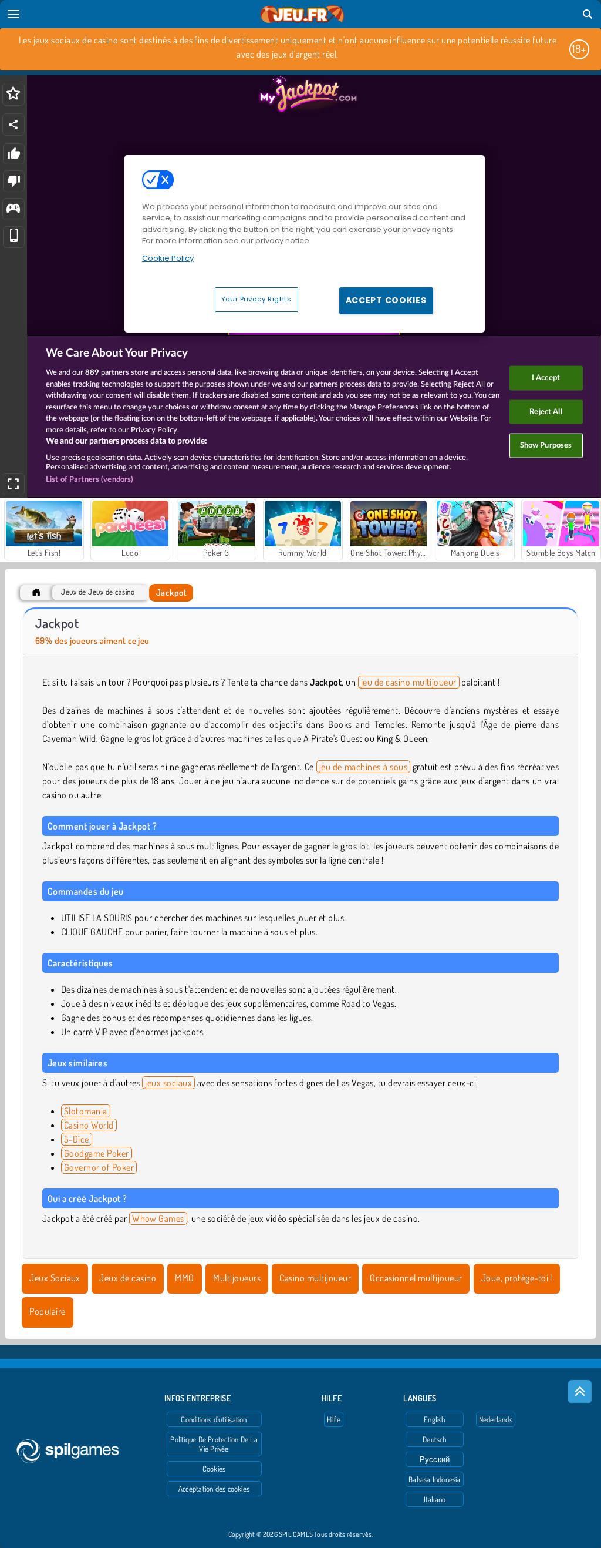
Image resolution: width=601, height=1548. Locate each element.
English (434, 1419)
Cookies (214, 1468)
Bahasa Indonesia (434, 1479)
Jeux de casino (127, 1278)
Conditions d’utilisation (214, 1419)
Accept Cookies (386, 300)
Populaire (47, 1311)
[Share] (13, 124)
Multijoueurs (237, 1278)
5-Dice (76, 1139)
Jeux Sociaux (54, 1278)
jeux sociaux (168, 1083)
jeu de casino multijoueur (409, 682)
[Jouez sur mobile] (14, 237)
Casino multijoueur (315, 1278)
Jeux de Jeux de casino (97, 592)
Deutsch (435, 1439)
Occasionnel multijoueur (416, 1278)
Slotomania (85, 1111)
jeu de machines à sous (363, 767)
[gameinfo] (13, 209)
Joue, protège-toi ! (516, 1278)
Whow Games (158, 1218)
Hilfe (333, 1419)
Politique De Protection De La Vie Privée (213, 1444)
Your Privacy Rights (256, 299)
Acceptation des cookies (213, 1488)
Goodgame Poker (96, 1153)
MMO (184, 1278)
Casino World (89, 1125)
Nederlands (495, 1419)
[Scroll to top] (580, 1391)
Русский (435, 1459)
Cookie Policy (168, 258)
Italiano (435, 1499)
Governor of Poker (99, 1167)
